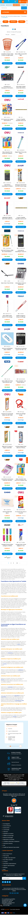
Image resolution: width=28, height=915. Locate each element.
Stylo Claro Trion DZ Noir (7, 283)
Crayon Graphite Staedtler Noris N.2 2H (20, 218)
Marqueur (13, 21)
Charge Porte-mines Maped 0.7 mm (21, 545)
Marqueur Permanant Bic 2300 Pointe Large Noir (20, 185)
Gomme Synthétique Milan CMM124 (7, 349)
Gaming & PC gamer (7, 901)
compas (14, 716)
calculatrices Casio (19, 700)
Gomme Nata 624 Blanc (7, 512)
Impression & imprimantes (8, 902)
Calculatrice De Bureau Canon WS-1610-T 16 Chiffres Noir (21, 349)
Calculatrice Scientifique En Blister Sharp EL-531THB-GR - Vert (7, 185)
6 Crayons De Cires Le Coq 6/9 (20, 512)
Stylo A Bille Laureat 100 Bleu (21, 54)
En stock (7, 60)
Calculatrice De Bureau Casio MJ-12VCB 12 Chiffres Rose (7, 479)
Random (13, 34)
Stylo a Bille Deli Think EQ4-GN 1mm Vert (7, 381)
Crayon (21, 21)
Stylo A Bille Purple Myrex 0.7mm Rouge (7, 316)
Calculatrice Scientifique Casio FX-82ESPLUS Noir (20, 251)
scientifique (3, 696)
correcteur (10, 687)
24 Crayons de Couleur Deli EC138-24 (7, 120)
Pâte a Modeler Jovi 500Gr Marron (21, 381)
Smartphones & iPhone (7, 900)
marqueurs (10, 652)
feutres (2, 679)
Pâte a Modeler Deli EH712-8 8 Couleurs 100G (7, 152)
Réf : (5, 52)
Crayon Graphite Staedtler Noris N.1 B (21, 120)
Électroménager (6, 905)
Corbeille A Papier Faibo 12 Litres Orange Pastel (7, 54)
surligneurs (20, 669)
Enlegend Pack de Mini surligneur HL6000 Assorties (7, 545)
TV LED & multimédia (7, 904)
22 (17, 563)
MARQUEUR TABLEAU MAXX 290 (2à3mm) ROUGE (7, 218)
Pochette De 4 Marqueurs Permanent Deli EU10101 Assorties (7, 87)
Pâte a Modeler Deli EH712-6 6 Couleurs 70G (21, 479)
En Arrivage (7, 223)
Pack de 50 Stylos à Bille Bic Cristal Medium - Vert (7, 251)
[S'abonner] (24, 878)
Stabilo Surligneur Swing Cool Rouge (20, 316)
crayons (5, 663)
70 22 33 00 (14, 893)
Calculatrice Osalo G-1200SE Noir (20, 283)
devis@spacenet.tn (9, 816)
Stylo (5, 21)
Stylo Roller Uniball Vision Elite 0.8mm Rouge (20, 87)
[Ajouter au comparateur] (6, 44)
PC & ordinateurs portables (8, 899)
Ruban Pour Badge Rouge (21, 414)
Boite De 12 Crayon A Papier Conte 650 (7, 447)
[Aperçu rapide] (8, 44)
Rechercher (24, 7)
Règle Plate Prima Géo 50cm (20, 152)
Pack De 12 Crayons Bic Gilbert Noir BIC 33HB (7, 414)
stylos (18, 644)
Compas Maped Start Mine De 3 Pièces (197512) (20, 447)
